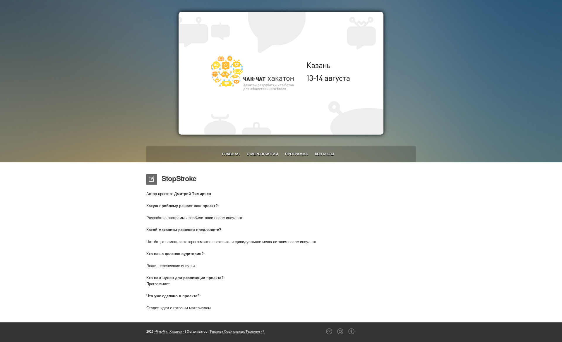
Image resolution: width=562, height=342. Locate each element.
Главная (231, 154)
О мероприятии (262, 154)
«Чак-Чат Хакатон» (169, 331)
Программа (296, 154)
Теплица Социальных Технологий (237, 331)
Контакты (324, 154)
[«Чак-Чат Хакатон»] (281, 73)
